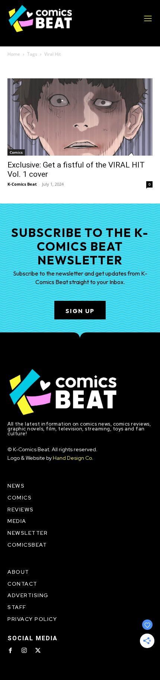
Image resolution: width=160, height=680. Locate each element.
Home (13, 54)
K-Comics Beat (22, 184)
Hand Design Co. (73, 458)
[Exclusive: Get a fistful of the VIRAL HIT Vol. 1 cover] (80, 117)
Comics (16, 152)
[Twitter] (38, 651)
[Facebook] (10, 651)
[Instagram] (24, 651)
